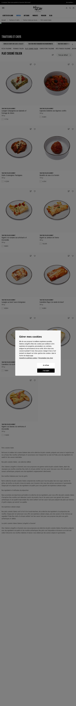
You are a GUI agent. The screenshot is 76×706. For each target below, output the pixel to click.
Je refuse (46, 365)
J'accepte (46, 370)
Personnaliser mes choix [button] (45, 358)
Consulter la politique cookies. (28, 358)
